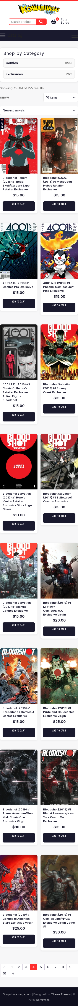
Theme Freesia (61, 994)
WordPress (43, 999)
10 (4, 973)
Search (41, 22)
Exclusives (14, 74)
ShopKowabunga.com (17, 994)
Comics (12, 63)
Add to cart (19, 204)
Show (4, 97)
